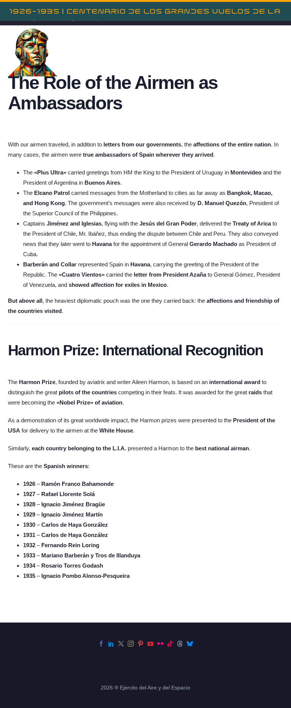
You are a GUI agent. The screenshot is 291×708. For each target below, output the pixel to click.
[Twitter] (121, 644)
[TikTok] (170, 644)
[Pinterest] (141, 644)
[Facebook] (101, 644)
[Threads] (180, 644)
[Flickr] (160, 644)
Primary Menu (276, 52)
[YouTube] (150, 644)
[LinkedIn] (111, 644)
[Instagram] (131, 644)
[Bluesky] (190, 644)
